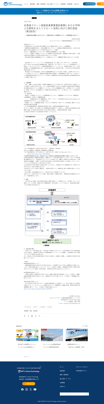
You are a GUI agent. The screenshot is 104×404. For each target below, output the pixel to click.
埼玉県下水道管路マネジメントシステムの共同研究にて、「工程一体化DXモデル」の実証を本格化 (27, 346)
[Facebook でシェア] (24, 316)
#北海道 (49, 306)
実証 (31, 310)
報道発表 (26, 310)
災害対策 (35, 310)
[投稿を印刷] (39, 316)
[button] (32, 4)
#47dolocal (28, 306)
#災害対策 (42, 306)
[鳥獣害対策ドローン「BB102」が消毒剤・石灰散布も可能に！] (77, 335)
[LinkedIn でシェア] (32, 316)
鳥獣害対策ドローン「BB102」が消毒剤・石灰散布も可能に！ (76, 346)
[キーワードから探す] (87, 394)
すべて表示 (85, 326)
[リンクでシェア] (35, 316)
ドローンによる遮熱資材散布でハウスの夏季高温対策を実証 (52, 346)
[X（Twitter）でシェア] (28, 316)
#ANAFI (35, 306)
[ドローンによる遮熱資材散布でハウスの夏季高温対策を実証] (52, 335)
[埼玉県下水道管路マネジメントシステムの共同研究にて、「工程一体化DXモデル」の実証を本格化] (27, 335)
